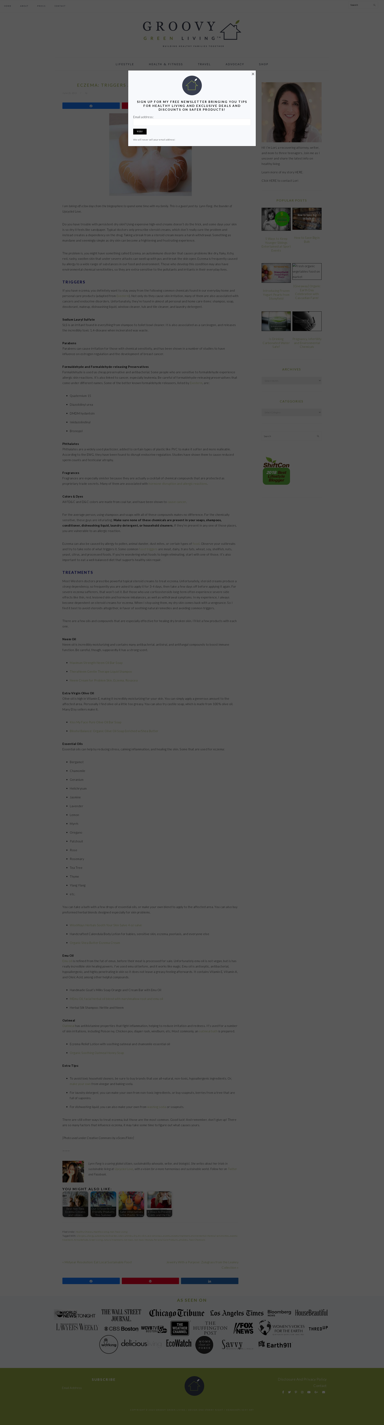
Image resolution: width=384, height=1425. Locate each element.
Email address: (143, 117)
